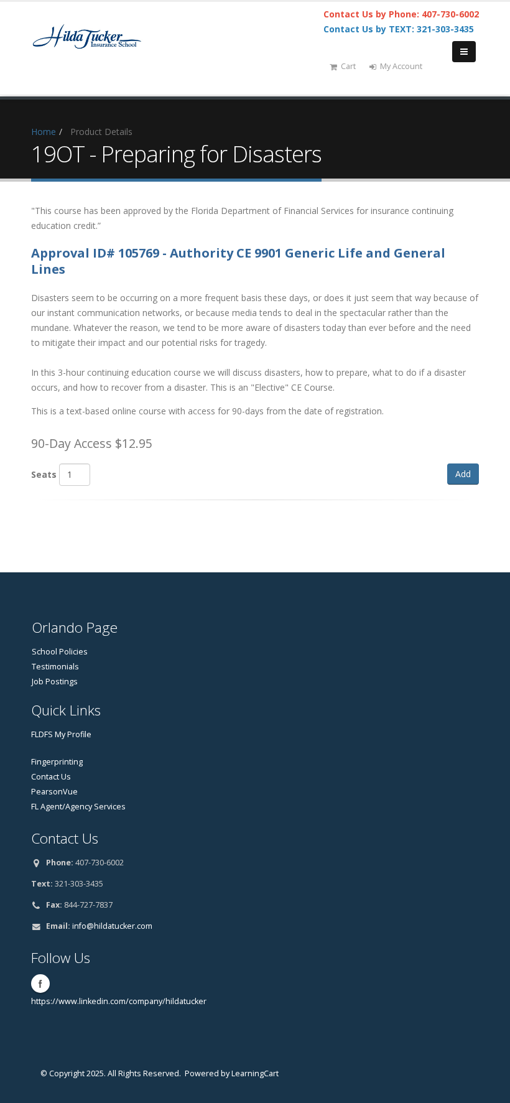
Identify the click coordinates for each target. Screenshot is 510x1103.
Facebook (40, 983)
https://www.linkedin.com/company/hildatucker (118, 1001)
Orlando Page (75, 627)
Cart (348, 66)
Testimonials (55, 666)
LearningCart (255, 1073)
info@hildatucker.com (112, 926)
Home (43, 131)
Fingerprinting (57, 761)
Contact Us (51, 776)
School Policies (60, 651)
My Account (401, 66)
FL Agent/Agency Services (78, 806)
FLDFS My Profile (61, 734)
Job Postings (55, 681)
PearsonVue (54, 791)
